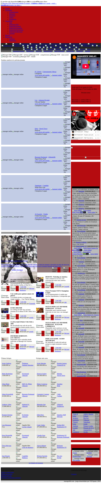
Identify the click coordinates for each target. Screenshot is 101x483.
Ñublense (25, 363)
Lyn (36, 100)
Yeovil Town (43, 128)
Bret (81, 320)
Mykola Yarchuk (42, 456)
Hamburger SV (62, 427)
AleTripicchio (81, 225)
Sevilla (59, 458)
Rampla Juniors (62, 363)
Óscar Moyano (6, 446)
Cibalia (45, 214)
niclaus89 (81, 324)
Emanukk (32, 303)
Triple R (75, 414)
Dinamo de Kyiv (88, 428)
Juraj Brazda (6, 456)
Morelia (59, 374)
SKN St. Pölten (27, 384)
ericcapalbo (76, 460)
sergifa (31, 317)
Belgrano (60, 446)
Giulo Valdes (41, 425)
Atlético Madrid (88, 414)
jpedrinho (76, 420)
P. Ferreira (25, 415)
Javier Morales (41, 363)
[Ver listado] (69, 233)
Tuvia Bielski (81, 231)
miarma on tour (81, 220)
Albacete (25, 375)
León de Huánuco (27, 447)
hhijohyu (81, 204)
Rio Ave (59, 456)
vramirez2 (76, 432)
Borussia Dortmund (41, 157)
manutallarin (81, 313)
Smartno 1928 (61, 415)
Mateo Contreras (42, 384)
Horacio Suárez (42, 374)
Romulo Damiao (7, 415)
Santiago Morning (27, 365)
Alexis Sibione (41, 446)
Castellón (46, 185)
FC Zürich (38, 72)
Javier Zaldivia (6, 363)
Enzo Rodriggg (81, 372)
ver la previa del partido (43, 75)
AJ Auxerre (38, 214)
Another (89, 453)
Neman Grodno (88, 426)
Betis (58, 386)
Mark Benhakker (7, 374)
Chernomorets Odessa (49, 72)
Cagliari (59, 396)
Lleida (85, 424)
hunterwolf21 (77, 456)
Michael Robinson (17, 270)
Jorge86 (66, 286)
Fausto (75, 453)
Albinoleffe (51, 157)
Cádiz (59, 394)
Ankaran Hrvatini (44, 100)
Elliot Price (40, 415)
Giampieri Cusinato (43, 394)
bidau (74, 416)
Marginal (81, 191)
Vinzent (75, 422)
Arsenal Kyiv (61, 365)
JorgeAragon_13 (81, 246)
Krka (36, 128)
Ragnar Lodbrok (81, 242)
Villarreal (60, 404)
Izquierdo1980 (81, 364)
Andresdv (81, 294)
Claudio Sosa (41, 435)
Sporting (59, 384)
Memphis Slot (41, 404)
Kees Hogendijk (7, 435)
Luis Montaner (6, 425)
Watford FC (25, 404)
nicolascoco (81, 273)
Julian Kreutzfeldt (7, 394)
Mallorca (25, 458)
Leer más (23, 287)
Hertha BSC (61, 425)
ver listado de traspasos (36, 463)
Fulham (85, 416)
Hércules (60, 416)
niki (65, 302)
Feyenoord (25, 374)
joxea (74, 424)
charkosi (75, 426)
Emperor (81, 262)
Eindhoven (60, 406)
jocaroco (75, 418)
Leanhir (75, 428)
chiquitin (89, 456)
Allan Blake (5, 384)
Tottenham (38, 185)
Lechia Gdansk (27, 427)
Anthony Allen (6, 404)
